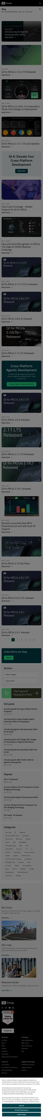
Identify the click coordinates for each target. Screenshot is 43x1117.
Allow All (21, 1106)
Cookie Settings (21, 1114)
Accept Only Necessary (21, 1110)
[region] (21, 1097)
